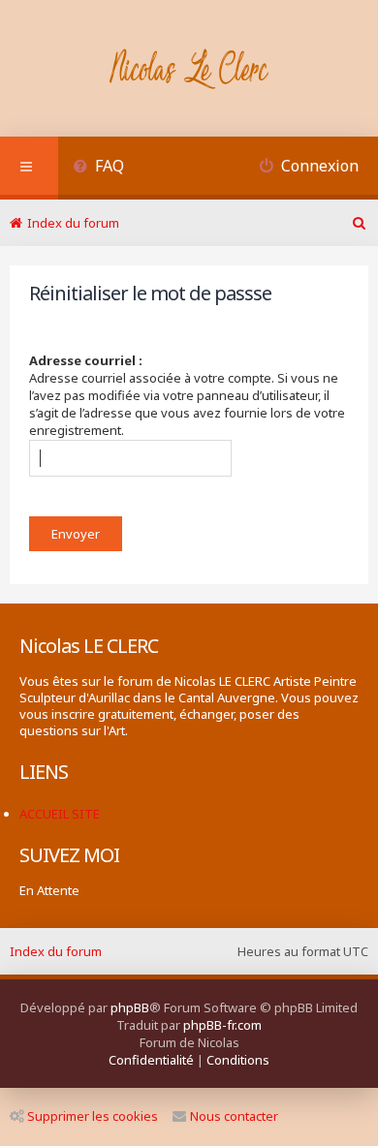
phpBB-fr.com (222, 1025)
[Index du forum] (189, 71)
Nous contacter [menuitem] (234, 1116)
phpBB (129, 1007)
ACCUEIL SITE (59, 813)
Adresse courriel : (85, 360)
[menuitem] (98, 168)
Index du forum (56, 951)
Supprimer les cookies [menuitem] (92, 1116)
